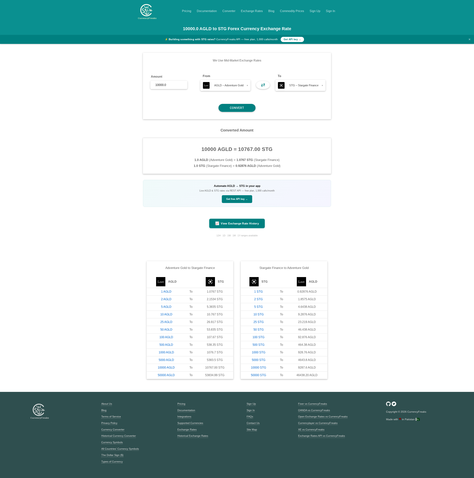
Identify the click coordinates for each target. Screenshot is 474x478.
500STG (258, 344)
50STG (258, 329)
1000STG (258, 352)
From (206, 76)
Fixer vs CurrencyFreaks (312, 403)
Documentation (207, 11)
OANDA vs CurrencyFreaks (314, 410)
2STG (258, 299)
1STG (258, 291)
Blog (271, 11)
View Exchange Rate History (237, 223)
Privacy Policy (109, 423)
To (279, 76)
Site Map (252, 429)
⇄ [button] (263, 85)
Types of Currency (112, 461)
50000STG (258, 375)
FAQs (250, 416)
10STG (258, 314)
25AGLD (166, 322)
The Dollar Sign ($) (112, 455)
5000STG (258, 360)
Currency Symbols (112, 442)
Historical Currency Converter (118, 435)
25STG (258, 322)
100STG (258, 337)
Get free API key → (237, 199)
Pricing (186, 11)
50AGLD (166, 329)
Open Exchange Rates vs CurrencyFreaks (323, 416)
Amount (156, 76)
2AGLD (166, 299)
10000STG (258, 367)
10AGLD (166, 314)
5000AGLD (166, 360)
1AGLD (166, 291)
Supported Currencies (190, 423)
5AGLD (166, 306)
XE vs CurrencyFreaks (311, 429)
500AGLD (166, 344)
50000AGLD (166, 375)
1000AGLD (166, 352)
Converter (228, 11)
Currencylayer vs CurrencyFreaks (318, 423)
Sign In (330, 11)
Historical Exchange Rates (192, 435)
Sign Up (315, 11)
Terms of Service (111, 416)
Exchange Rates (252, 11)
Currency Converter (112, 429)
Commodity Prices (292, 11)
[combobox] (225, 85)
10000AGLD (166, 367)
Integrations (184, 416)
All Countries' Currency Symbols (120, 448)
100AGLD (166, 337)
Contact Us (253, 423)
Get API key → (292, 39)
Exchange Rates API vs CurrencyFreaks (321, 435)
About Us (106, 403)
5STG (258, 306)
